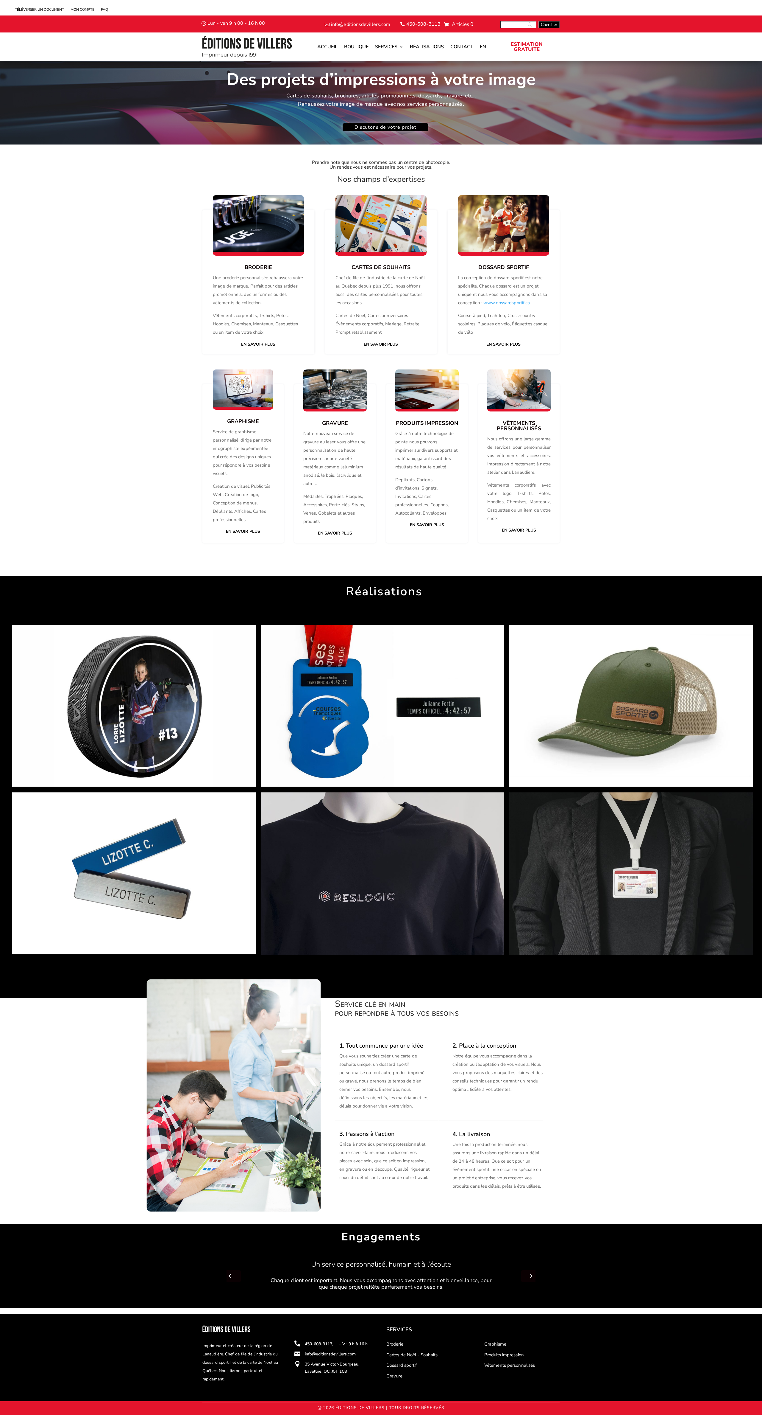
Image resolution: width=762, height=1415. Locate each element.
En (483, 47)
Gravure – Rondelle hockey (51, 635)
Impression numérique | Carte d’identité (564, 803)
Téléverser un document (39, 9)
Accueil (327, 47)
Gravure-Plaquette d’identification (60, 803)
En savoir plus (258, 344)
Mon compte (82, 9)
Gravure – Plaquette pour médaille (309, 635)
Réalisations (427, 47)
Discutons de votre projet (385, 127)
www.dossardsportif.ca (506, 303)
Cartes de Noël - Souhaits (412, 1355)
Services (386, 47)
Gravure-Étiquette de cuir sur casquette (564, 635)
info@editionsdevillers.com (361, 24)
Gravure (394, 1376)
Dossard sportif (401, 1365)
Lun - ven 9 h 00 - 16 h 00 (236, 23)
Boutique (356, 47)
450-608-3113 (423, 24)
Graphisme (495, 1344)
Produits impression (504, 1355)
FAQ (104, 9)
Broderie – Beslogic (290, 803)
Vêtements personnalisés (509, 1365)
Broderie (258, 267)
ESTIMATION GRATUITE (527, 47)
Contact (461, 47)
